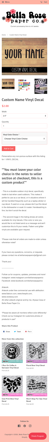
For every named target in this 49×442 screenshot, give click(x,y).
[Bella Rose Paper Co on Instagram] (30, 426)
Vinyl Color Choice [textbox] (11, 134)
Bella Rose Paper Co (26, 434)
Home (4, 35)
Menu (7, 2)
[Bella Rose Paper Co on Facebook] (19, 426)
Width (4, 111)
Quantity (5, 121)
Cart (45, 2)
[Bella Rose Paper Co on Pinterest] (24, 426)
